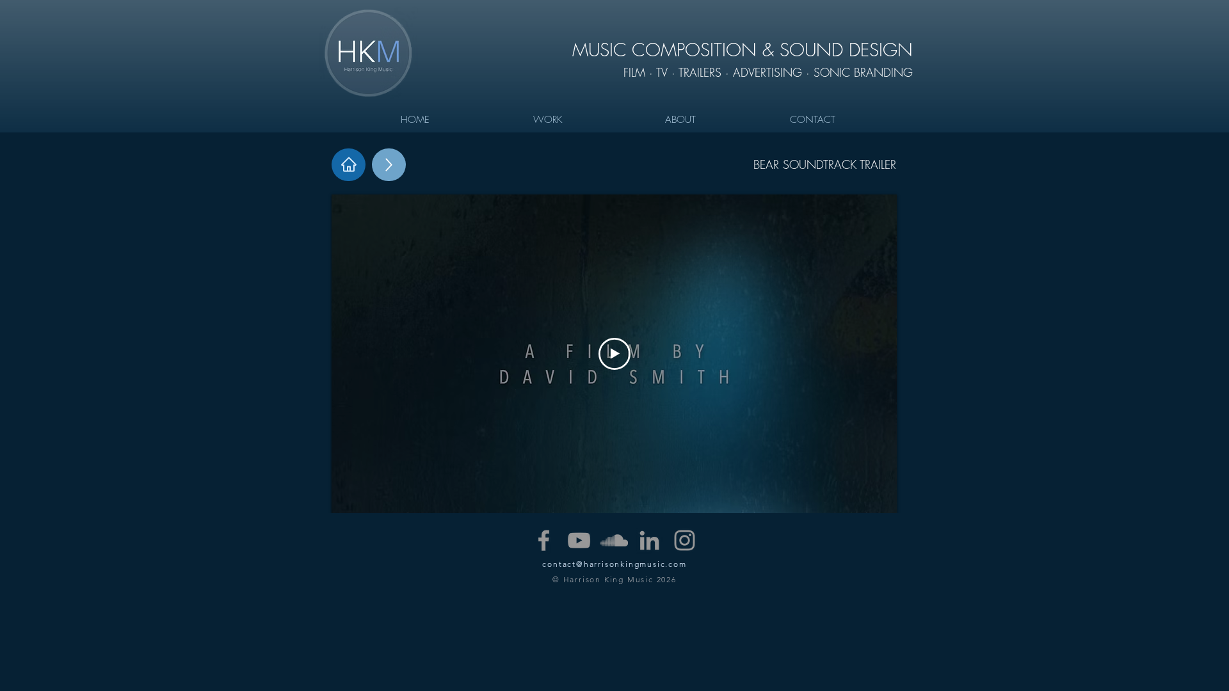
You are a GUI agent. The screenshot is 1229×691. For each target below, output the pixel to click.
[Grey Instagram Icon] (684, 540)
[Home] (348, 164)
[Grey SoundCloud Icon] (614, 540)
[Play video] (614, 354)
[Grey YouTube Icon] (579, 540)
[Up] (389, 164)
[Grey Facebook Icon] (544, 540)
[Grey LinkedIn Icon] (649, 540)
